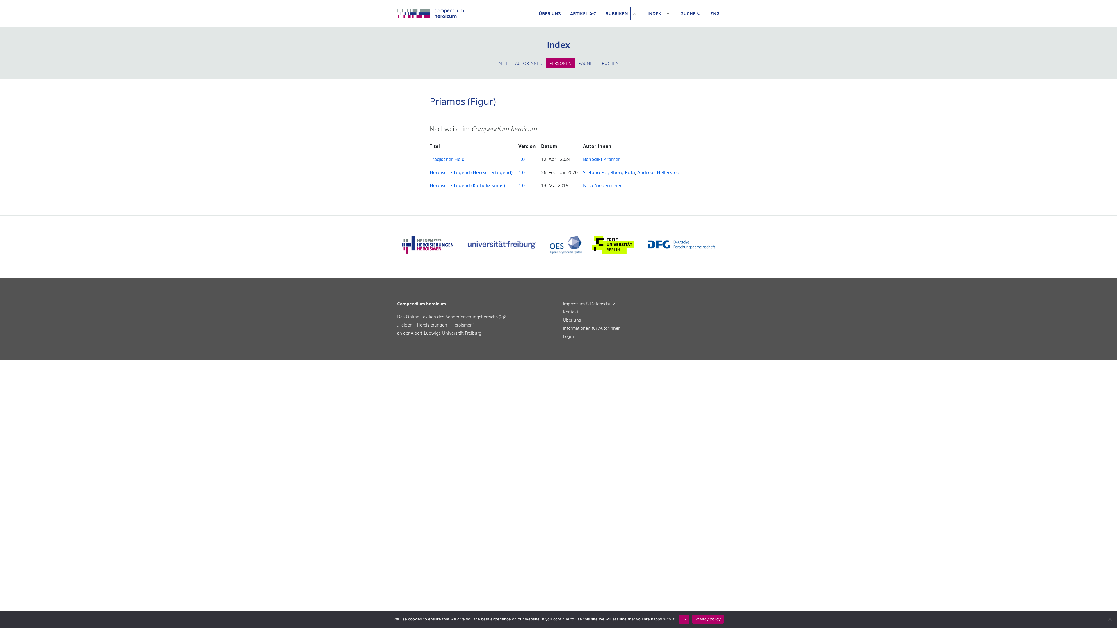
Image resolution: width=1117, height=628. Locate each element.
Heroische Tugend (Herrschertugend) (471, 172)
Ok (684, 619)
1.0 (521, 159)
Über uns (550, 13)
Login (568, 336)
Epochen (609, 63)
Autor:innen (529, 63)
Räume (586, 63)
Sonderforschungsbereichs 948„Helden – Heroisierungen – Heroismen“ (452, 320)
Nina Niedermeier (602, 185)
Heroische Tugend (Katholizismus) (467, 185)
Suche (688, 13)
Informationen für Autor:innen (592, 328)
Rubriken (617, 13)
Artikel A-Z (583, 13)
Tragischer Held (447, 159)
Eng (715, 13)
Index (654, 13)
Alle (503, 63)
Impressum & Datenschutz (589, 303)
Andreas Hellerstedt (659, 172)
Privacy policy (708, 619)
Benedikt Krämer (601, 159)
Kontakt (570, 311)
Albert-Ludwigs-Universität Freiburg (446, 333)
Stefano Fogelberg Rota (609, 172)
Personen (560, 63)
